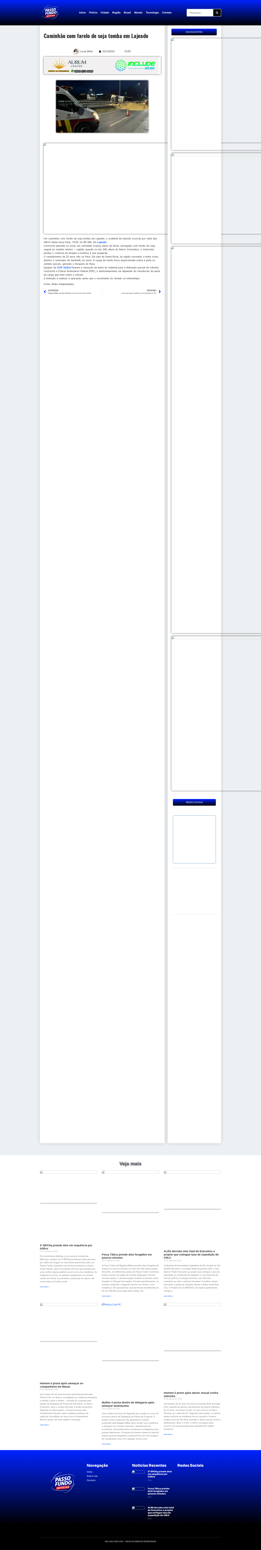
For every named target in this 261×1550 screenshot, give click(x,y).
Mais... (150, 1480)
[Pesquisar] (217, 12)
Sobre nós (92, 1476)
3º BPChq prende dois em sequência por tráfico (160, 1474)
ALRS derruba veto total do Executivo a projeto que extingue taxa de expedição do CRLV (191, 1254)
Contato (167, 12)
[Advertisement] (102, 319)
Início (82, 12)
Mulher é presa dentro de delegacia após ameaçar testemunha (128, 1404)
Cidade (105, 12)
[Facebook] (189, 810)
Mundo (138, 12)
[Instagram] (194, 810)
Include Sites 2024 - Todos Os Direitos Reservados (130, 1541)
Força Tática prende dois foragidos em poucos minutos (158, 1491)
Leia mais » (44, 1287)
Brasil (127, 12)
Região (116, 12)
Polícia (93, 12)
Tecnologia (152, 12)
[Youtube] (199, 810)
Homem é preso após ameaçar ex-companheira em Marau (62, 1385)
